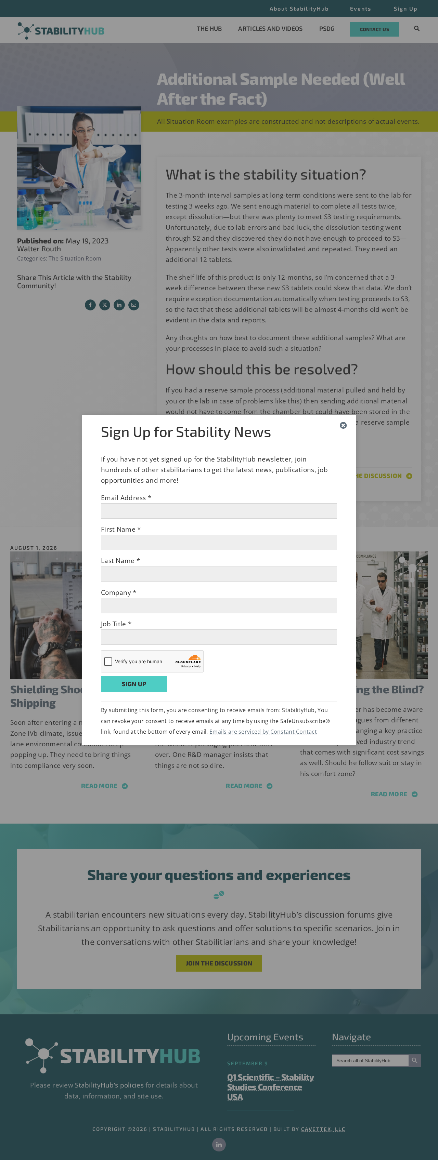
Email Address (126, 497)
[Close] (343, 425)
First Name (121, 529)
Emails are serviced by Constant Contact (263, 731)
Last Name (120, 560)
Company (119, 592)
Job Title (116, 623)
